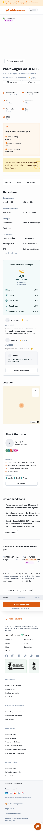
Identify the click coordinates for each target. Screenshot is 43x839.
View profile (21, 484)
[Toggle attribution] (38, 422)
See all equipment (11, 253)
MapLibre (33, 422)
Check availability (21, 604)
